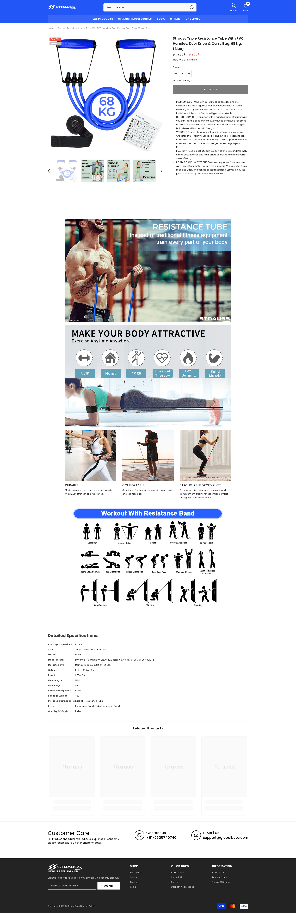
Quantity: (178, 67)
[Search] (149, 7)
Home (51, 28)
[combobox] (145, 7)
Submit (108, 885)
